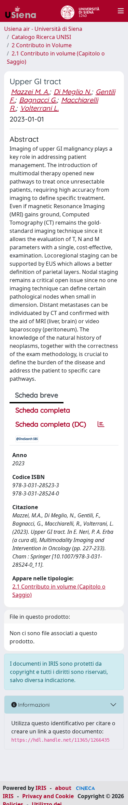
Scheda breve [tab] (36, 395)
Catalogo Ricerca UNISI (41, 37)
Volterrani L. (39, 108)
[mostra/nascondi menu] (121, 11)
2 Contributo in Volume (42, 45)
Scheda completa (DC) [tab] (50, 424)
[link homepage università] (80, 11)
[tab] (101, 424)
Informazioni (33, 704)
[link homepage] (23, 11)
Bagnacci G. (38, 100)
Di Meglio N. (72, 91)
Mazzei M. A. (30, 91)
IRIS (40, 788)
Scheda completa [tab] (42, 410)
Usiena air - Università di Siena (43, 29)
